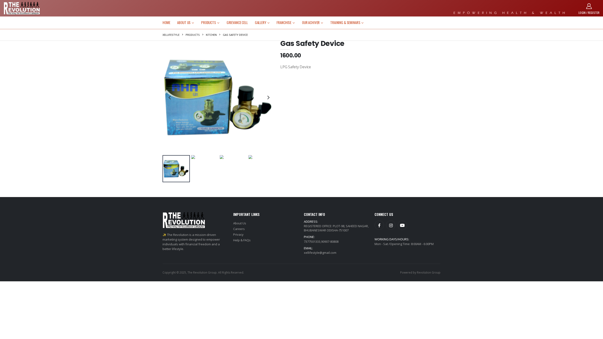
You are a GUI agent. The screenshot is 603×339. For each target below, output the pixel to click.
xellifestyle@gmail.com (320, 252)
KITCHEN (211, 34)
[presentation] (169, 97)
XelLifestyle (171, 34)
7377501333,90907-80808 (321, 241)
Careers (239, 229)
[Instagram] (390, 225)
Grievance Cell (237, 22)
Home (166, 22)
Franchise (284, 22)
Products (208, 22)
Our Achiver (311, 22)
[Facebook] (379, 225)
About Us (184, 22)
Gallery (260, 22)
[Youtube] (402, 225)
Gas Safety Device (235, 34)
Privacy (238, 234)
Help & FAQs (242, 240)
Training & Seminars (345, 22)
